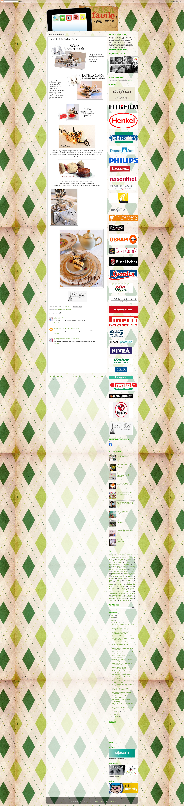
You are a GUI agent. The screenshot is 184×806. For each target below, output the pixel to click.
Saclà (110, 591)
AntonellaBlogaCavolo (128, 555)
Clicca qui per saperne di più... (118, 49)
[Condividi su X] (78, 307)
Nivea (116, 582)
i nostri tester (121, 569)
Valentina (122, 598)
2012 (112, 618)
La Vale (125, 575)
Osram (119, 584)
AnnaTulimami (113, 555)
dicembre (116, 622)
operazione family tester (127, 581)
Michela (119, 580)
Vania (130, 598)
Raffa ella (57, 328)
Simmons (132, 593)
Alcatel (111, 554)
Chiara (129, 559)
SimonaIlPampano (117, 595)
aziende (57, 309)
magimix (111, 578)
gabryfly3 (57, 318)
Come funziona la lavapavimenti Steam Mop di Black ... (121, 689)
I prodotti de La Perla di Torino (121, 674)
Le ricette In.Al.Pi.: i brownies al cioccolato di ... (121, 692)
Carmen (120, 559)
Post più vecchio (98, 376)
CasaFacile (112, 441)
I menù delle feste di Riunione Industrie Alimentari (120, 629)
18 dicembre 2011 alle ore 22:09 (69, 318)
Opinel (111, 584)
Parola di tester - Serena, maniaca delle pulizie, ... (122, 656)
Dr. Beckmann (126, 564)
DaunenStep (113, 564)
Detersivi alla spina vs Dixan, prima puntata (125, 531)
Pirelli (130, 586)
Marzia (131, 578)
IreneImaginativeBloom (119, 571)
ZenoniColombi (124, 600)
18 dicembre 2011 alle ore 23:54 (69, 328)
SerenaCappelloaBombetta (117, 593)
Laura (132, 575)
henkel (111, 569)
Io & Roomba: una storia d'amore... (122, 642)
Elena (118, 566)
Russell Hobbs (127, 590)
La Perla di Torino (65, 309)
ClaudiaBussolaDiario (116, 561)
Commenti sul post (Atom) (62, 380)
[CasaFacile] (110, 445)
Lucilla (129, 576)
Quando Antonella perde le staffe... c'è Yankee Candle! (125, 484)
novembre (116, 711)
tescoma (112, 598)
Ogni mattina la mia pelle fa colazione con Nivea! (125, 493)
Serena (125, 591)
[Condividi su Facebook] (79, 307)
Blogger (112, 801)
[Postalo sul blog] (76, 307)
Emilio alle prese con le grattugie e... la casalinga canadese (124, 466)
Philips (123, 586)
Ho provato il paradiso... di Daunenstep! (120, 645)
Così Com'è (117, 562)
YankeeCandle (113, 600)
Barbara (124, 557)
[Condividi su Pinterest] (81, 307)
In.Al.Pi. (132, 569)
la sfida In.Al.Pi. (116, 575)
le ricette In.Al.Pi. (118, 576)
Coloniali (132, 561)
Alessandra (120, 554)
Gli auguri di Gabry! (118, 636)
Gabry (120, 568)
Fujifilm (113, 568)
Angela (129, 554)
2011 (112, 620)
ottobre (115, 714)
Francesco (132, 566)
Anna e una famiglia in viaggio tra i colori (123, 512)
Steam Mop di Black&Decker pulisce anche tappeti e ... (122, 660)
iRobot (132, 571)
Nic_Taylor (99, 801)
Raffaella (112, 588)
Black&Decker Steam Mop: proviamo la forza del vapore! (123, 685)
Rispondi (56, 323)
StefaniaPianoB (126, 596)
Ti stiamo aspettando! (114, 447)
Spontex (129, 595)
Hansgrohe (129, 568)
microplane (128, 580)
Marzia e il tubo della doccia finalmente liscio (120, 696)
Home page (77, 376)
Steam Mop (113, 596)
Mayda (111, 580)
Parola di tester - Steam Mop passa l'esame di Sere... (122, 664)
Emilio (125, 566)
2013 (112, 615)
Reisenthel (123, 588)
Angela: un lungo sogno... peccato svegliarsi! (124, 455)
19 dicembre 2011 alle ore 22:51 (69, 338)
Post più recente (56, 376)
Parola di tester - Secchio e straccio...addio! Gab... (119, 667)
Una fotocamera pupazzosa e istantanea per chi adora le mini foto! (125, 475)
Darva (128, 562)
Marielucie (121, 578)
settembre (116, 716)
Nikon (111, 582)
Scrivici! (130, 80)
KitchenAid (116, 573)
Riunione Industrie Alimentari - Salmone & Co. (121, 677)
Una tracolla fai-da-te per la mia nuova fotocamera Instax (125, 502)
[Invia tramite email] (74, 307)
